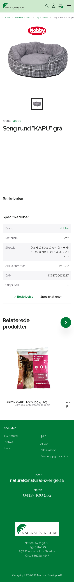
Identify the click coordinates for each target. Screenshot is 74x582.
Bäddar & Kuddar (23, 17)
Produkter (9, 428)
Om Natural (10, 436)
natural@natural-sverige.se (37, 480)
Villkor (44, 444)
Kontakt (8, 442)
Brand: (12, 120)
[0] (60, 6)
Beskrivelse (25, 296)
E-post (37, 475)
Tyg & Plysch (42, 17)
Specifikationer (51, 296)
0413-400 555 (37, 495)
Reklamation (48, 450)
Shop (6, 448)
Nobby (16, 120)
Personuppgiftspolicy (54, 456)
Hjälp (43, 436)
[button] (6, 60)
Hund (7, 17)
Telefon (37, 490)
